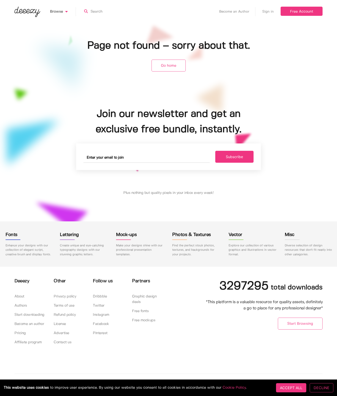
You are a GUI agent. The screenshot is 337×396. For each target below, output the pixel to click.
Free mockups (143, 320)
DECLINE (321, 387)
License (60, 324)
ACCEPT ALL (291, 387)
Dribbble (100, 296)
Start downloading (29, 314)
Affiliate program (28, 342)
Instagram (101, 314)
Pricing (20, 333)
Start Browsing (300, 323)
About (19, 296)
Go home (168, 65)
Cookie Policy (234, 387)
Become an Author (234, 11)
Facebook (101, 324)
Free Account (301, 11)
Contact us (62, 342)
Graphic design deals (144, 299)
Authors (20, 305)
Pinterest (100, 333)
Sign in (268, 11)
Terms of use (64, 305)
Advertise (61, 333)
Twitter (99, 305)
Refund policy (65, 314)
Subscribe (234, 156)
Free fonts (140, 311)
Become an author (29, 324)
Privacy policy (65, 296)
